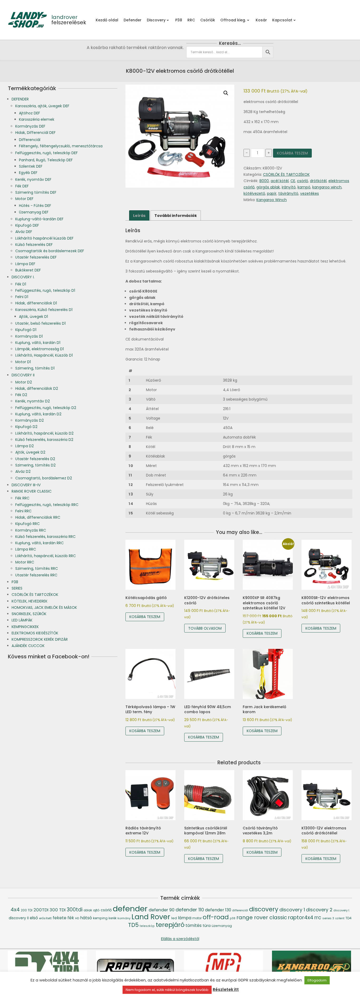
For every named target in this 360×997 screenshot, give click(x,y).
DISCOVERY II (23, 375)
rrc (317, 917)
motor (197, 918)
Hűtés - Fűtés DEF (35, 205)
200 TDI (26, 910)
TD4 (349, 918)
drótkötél (318, 180)
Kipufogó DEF (27, 225)
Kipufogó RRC (27, 523)
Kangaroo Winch (271, 199)
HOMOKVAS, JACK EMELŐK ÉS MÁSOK (44, 607)
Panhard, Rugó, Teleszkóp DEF (46, 160)
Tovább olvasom (205, 628)
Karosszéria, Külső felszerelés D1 (43, 309)
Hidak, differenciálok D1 (36, 303)
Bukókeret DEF (28, 270)
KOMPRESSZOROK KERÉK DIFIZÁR (40, 639)
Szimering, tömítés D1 (35, 368)
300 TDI (58, 910)
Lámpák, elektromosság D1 (39, 349)
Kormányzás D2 (29, 420)
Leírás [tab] (139, 215)
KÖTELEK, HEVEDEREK (29, 601)
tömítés (194, 925)
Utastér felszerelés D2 (35, 458)
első (34, 918)
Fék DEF (22, 186)
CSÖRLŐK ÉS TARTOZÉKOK (286, 174)
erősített (45, 918)
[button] (226, 93)
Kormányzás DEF (30, 126)
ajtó (96, 910)
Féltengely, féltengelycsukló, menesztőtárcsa (61, 146)
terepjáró (170, 924)
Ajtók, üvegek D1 (33, 316)
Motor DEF (24, 198)
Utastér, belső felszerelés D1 (40, 323)
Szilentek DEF (30, 166)
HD (77, 918)
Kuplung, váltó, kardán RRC (39, 543)
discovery (263, 909)
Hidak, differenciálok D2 (36, 388)
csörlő (302, 180)
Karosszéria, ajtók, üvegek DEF (42, 106)
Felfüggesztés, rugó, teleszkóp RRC (47, 504)
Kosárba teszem (292, 153)
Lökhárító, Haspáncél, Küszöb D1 (44, 355)
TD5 (133, 925)
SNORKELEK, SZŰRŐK (29, 613)
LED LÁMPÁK (22, 620)
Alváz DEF (23, 231)
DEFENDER (20, 99)
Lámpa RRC (25, 549)
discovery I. (341, 910)
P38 (15, 582)
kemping (100, 918)
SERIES (17, 588)
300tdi (74, 909)
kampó (304, 187)
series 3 (328, 918)
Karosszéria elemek (36, 119)
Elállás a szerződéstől (180, 938)
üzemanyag (222, 925)
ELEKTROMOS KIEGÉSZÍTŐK (35, 633)
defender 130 (218, 910)
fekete (59, 918)
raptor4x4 (300, 917)
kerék (112, 918)
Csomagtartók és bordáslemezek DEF (49, 251)
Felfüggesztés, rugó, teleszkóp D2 (45, 407)
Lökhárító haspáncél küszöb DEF (44, 238)
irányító (289, 187)
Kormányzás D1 (29, 336)
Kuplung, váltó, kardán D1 (37, 342)
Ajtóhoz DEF (29, 113)
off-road (216, 917)
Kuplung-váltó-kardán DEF (39, 219)
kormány (124, 918)
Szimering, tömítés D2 (35, 465)
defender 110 (190, 909)
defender (130, 908)
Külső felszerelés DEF (34, 244)
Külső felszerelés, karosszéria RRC (45, 536)
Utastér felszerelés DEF (36, 257)
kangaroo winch (327, 187)
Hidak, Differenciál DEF (35, 132)
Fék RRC (22, 498)
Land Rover (151, 917)
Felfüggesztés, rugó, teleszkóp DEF (46, 152)
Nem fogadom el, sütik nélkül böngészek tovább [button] (167, 989)
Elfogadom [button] (317, 980)
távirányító (288, 193)
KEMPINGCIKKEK (25, 626)
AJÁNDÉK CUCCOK (28, 645)
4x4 (15, 909)
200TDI (40, 910)
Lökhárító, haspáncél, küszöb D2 (44, 433)
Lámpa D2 (24, 446)
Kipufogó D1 (25, 329)
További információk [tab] (175, 215)
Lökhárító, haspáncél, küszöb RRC (45, 555)
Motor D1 (23, 361)
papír (271, 193)
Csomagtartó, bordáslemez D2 (43, 478)
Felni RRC (23, 511)
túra (207, 925)
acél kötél (280, 180)
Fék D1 (20, 284)
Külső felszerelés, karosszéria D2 (44, 439)
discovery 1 (292, 909)
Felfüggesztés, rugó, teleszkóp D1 (45, 290)
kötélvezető (254, 193)
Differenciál (29, 139)
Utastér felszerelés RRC (36, 575)
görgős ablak (268, 187)
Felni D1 (21, 296)
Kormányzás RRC (30, 530)
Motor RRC (24, 562)
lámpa (184, 918)
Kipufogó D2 (26, 426)
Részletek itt (226, 989)
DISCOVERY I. (23, 277)
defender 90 (161, 910)
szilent (339, 918)
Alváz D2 (23, 471)
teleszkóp (147, 926)
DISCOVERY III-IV (26, 485)
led (174, 918)
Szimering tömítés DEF (35, 192)
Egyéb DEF (28, 172)
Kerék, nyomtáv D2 (32, 401)
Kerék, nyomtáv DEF (33, 179)
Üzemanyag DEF (33, 212)
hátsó (86, 918)
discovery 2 (319, 910)
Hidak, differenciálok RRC (37, 517)
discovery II (19, 918)
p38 (232, 918)
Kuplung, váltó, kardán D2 (38, 414)
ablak (88, 910)
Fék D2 (21, 394)
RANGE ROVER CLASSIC (32, 491)
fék (70, 918)
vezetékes (309, 193)
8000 (264, 180)
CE (292, 180)
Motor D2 (23, 382)
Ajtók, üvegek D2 (30, 452)
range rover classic (261, 917)
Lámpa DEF (25, 263)
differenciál (240, 910)
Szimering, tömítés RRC (36, 568)
